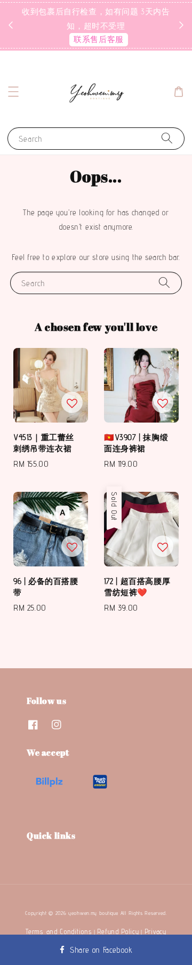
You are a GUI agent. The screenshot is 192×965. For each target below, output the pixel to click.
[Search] (167, 138)
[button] (13, 91)
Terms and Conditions (59, 931)
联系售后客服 (99, 39)
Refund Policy (118, 931)
